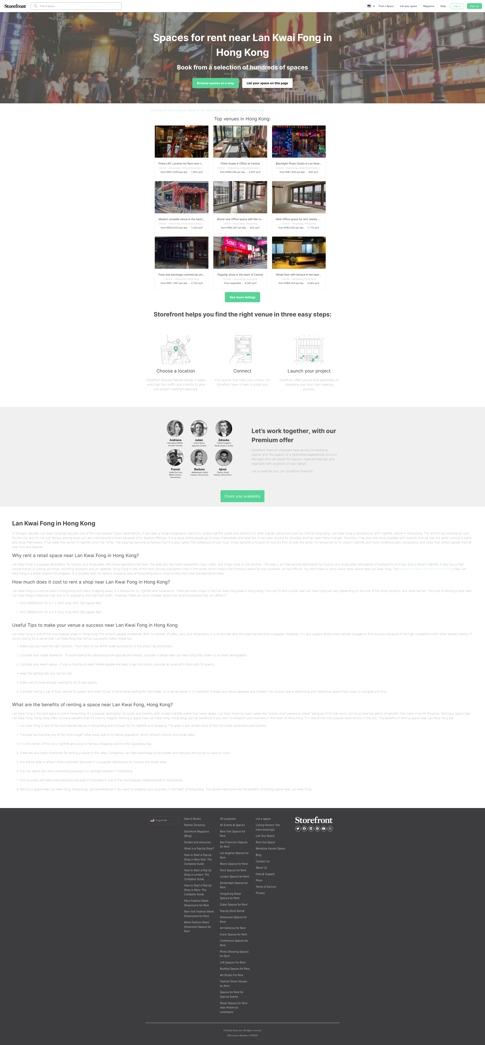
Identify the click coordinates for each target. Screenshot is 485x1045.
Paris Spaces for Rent (233, 870)
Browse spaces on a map (215, 83)
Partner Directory (194, 825)
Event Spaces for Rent (233, 934)
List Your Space (265, 835)
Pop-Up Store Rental (232, 911)
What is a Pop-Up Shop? (199, 848)
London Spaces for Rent (234, 876)
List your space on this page (267, 83)
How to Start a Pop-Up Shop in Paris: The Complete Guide (197, 890)
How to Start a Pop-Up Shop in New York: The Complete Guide (198, 859)
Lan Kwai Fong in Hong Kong (244, 110)
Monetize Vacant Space (270, 848)
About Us (261, 867)
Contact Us (263, 861)
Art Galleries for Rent (233, 928)
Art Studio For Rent (231, 975)
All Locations (228, 818)
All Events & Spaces (232, 825)
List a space (263, 818)
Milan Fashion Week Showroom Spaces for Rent (197, 927)
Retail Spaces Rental (182, 110)
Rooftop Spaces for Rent (235, 968)
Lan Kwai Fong (210, 110)
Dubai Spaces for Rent (233, 904)
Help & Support (265, 874)
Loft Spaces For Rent (233, 962)
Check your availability (242, 496)
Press (259, 880)
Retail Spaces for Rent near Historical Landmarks (233, 1007)
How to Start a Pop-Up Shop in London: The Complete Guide (197, 875)
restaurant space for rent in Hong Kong (426, 569)
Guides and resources (197, 842)
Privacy (260, 893)
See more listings (242, 297)
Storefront (157, 110)
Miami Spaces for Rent (234, 863)
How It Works (192, 818)
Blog (258, 854)
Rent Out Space (265, 842)
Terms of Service (266, 886)
